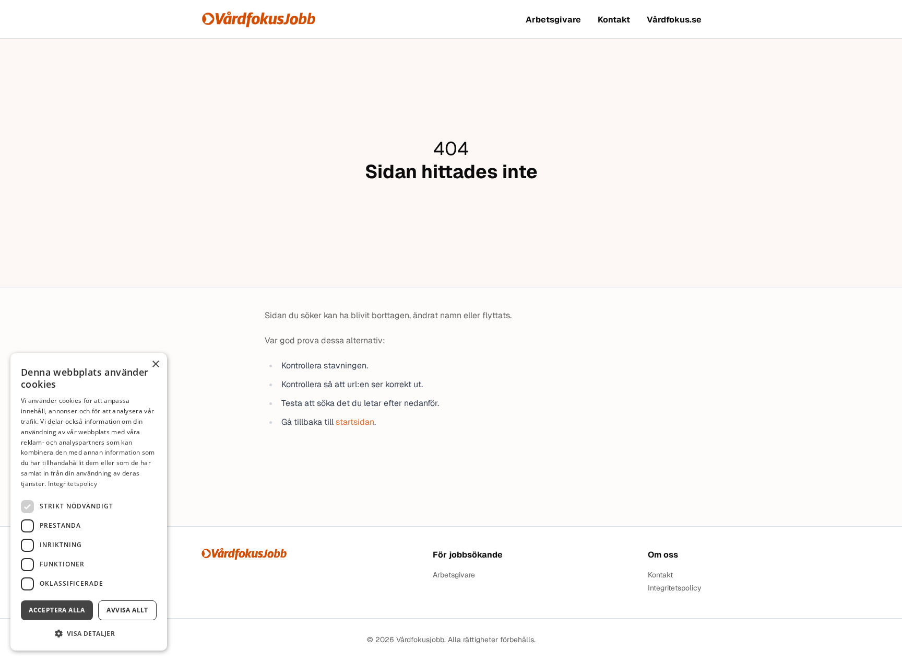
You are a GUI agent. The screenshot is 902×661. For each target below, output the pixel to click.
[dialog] (88, 502)
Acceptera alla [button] (57, 610)
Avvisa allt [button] (127, 610)
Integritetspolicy (675, 588)
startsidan (355, 421)
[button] (89, 633)
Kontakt (614, 19)
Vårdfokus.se (674, 19)
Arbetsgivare (553, 19)
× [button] (155, 364)
